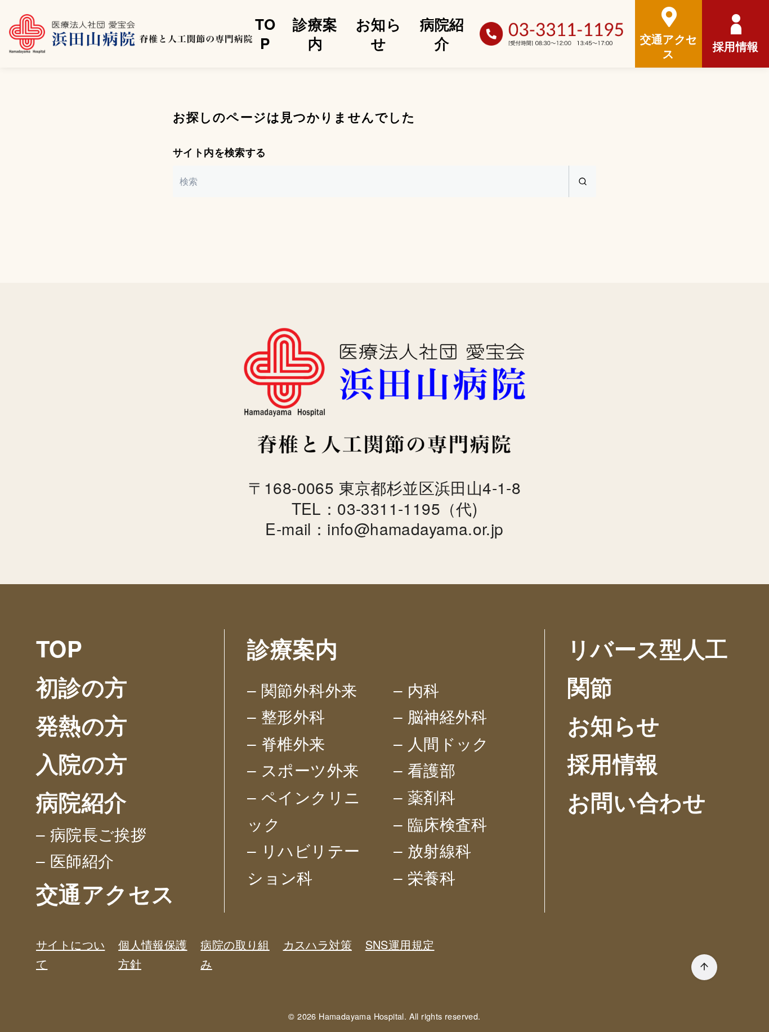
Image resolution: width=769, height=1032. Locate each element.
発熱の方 (82, 725)
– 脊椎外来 (286, 743)
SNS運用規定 (400, 944)
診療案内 (315, 34)
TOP (265, 34)
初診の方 (82, 686)
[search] (582, 181)
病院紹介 (442, 34)
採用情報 (613, 763)
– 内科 (417, 689)
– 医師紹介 (75, 860)
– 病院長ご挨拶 (91, 833)
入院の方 (82, 763)
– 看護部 (424, 769)
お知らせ (378, 34)
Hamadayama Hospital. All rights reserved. (399, 1016)
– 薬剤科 (424, 796)
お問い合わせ (636, 801)
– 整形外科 (286, 716)
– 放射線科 (432, 850)
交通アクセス (105, 893)
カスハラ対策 (317, 944)
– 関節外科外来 (302, 689)
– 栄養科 (424, 877)
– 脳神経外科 (441, 716)
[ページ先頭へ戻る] (704, 967)
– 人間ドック (441, 743)
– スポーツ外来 (303, 769)
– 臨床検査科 (441, 823)
